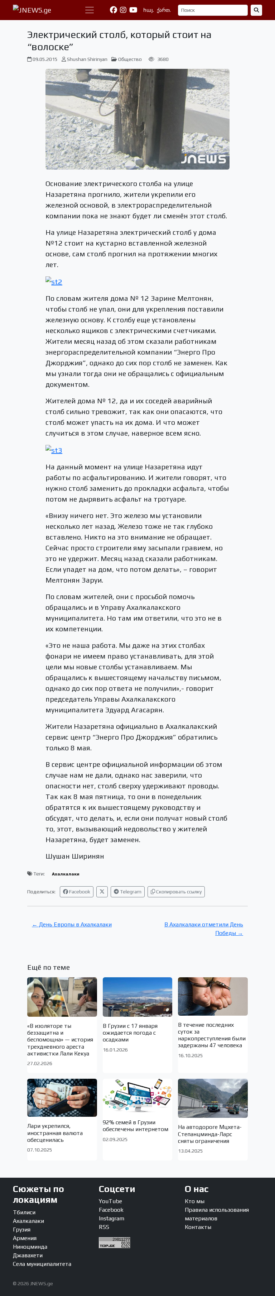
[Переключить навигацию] (89, 10)
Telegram (130, 891)
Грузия (21, 1229)
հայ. (148, 10)
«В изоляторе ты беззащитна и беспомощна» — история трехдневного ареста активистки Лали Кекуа (60, 1039)
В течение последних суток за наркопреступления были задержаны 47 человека (212, 1035)
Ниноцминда (30, 1246)
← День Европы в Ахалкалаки (72, 924)
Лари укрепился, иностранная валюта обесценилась (55, 1132)
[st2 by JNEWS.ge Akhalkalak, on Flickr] (53, 281)
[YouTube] (133, 10)
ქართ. (164, 10)
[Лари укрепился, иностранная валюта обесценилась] (62, 1098)
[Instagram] (123, 10)
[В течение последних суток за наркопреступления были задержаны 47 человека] (213, 996)
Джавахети (28, 1255)
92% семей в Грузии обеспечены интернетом (135, 1126)
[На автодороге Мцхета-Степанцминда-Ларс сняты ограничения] (213, 1098)
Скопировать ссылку (178, 891)
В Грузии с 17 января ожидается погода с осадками (130, 1032)
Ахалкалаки (65, 874)
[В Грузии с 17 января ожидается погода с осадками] (138, 996)
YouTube (110, 1201)
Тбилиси (24, 1212)
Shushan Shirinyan (87, 59)
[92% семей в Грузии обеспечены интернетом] (138, 1096)
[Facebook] (113, 10)
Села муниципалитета (42, 1264)
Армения (25, 1238)
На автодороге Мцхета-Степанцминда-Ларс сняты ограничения (210, 1134)
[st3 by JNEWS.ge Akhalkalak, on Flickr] (53, 449)
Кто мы (194, 1201)
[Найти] (256, 10)
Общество (130, 59)
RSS (104, 1227)
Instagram (111, 1218)
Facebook (79, 891)
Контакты (198, 1227)
